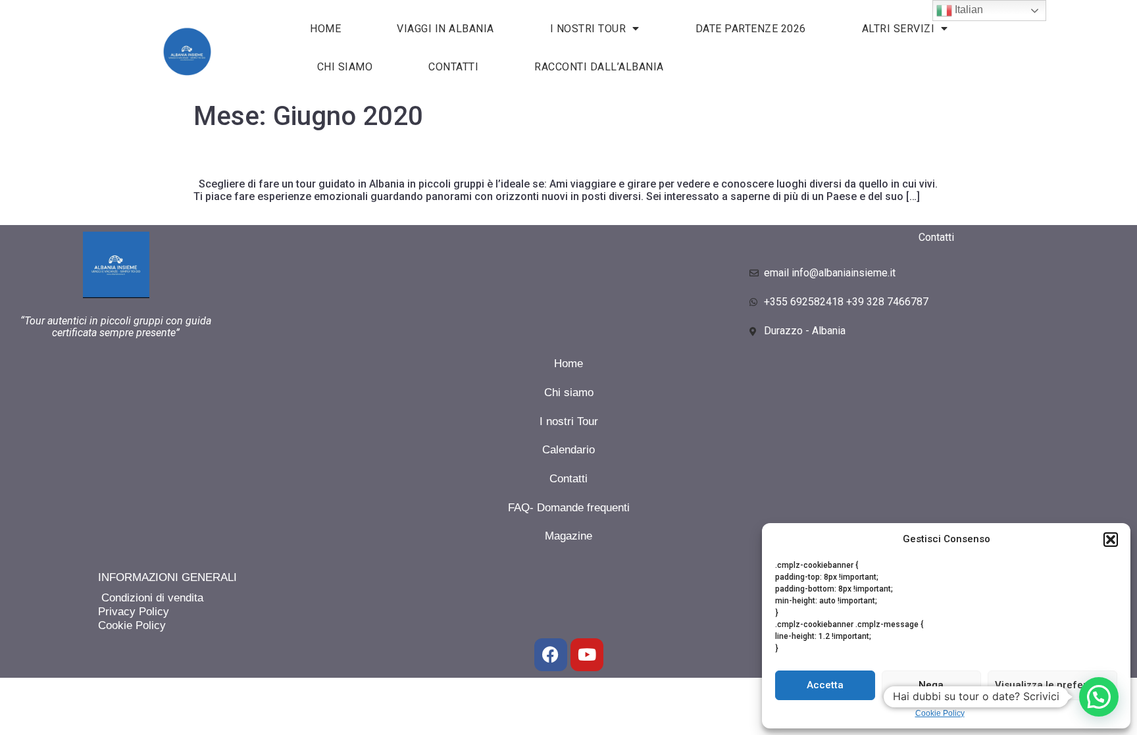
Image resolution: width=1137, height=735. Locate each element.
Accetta (825, 685)
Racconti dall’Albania (599, 67)
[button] (1110, 539)
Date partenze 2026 (750, 28)
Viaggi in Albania (445, 28)
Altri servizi (898, 28)
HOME (325, 28)
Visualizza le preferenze (1052, 685)
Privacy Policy (133, 611)
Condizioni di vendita (150, 598)
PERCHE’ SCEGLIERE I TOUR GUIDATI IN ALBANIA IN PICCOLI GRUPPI (379, 159)
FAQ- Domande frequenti (569, 507)
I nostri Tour (569, 421)
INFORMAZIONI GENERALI (167, 577)
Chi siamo (345, 67)
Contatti (453, 67)
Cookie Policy (940, 713)
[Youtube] (586, 654)
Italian (967, 9)
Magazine (568, 536)
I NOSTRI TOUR (588, 28)
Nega (931, 685)
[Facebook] (550, 654)
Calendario (568, 450)
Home (568, 363)
